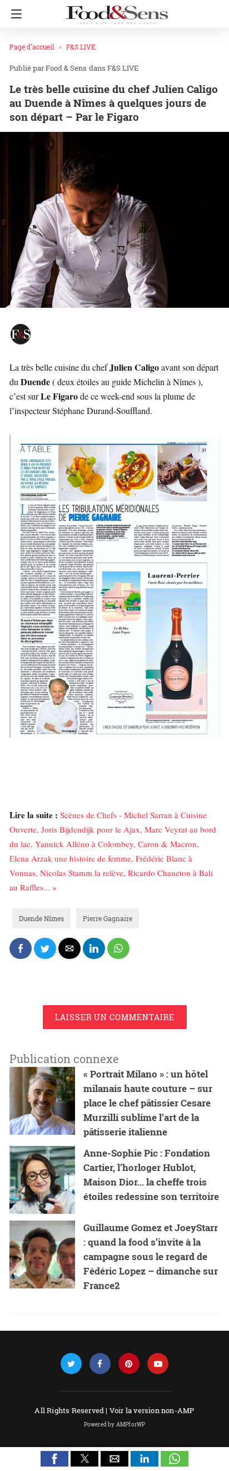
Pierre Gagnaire (107, 918)
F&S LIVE (81, 46)
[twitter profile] (71, 1364)
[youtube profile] (157, 1364)
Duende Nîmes (41, 918)
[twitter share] (45, 948)
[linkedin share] (94, 948)
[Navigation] (13, 14)
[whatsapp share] (118, 948)
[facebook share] (20, 948)
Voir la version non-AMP (152, 1410)
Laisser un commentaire (115, 1017)
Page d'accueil (31, 46)
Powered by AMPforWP (115, 1424)
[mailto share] (69, 948)
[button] (54, 1459)
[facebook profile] (100, 1364)
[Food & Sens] (117, 10)
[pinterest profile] (129, 1364)
